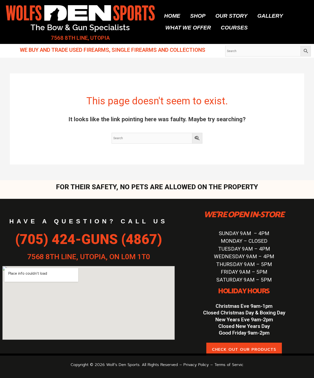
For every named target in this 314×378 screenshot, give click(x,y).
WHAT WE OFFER (188, 28)
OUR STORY (231, 16)
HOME (172, 16)
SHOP (198, 16)
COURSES (234, 28)
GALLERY (270, 16)
